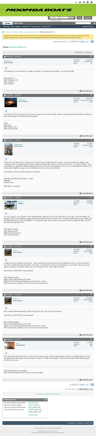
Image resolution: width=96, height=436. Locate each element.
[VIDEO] (31, 409)
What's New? (18, 23)
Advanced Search (88, 26)
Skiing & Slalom (31, 32)
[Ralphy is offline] (10, 204)
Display (88, 52)
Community (25, 26)
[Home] (39, 10)
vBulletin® (47, 431)
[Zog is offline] (9, 345)
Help (79, 18)
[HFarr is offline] (8, 252)
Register (88, 18)
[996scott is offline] (10, 102)
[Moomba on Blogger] (93, 2)
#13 (91, 140)
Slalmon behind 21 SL (18, 47)
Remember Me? (57, 20)
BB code (31, 403)
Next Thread (54, 394)
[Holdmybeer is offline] (8, 149)
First (83, 42)
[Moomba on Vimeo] (84, 2)
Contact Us (72, 423)
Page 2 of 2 (75, 41)
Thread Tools (79, 52)
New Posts (6, 26)
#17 (91, 339)
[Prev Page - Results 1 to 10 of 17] (87, 42)
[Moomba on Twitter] (80, 2)
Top (91, 389)
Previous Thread (43, 394)
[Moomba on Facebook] (76, 2)
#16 (91, 294)
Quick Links (46, 26)
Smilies (31, 405)
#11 (91, 56)
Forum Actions (35, 26)
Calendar (17, 26)
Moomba (80, 423)
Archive (86, 423)
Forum (7, 23)
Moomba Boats (17, 32)
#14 (91, 197)
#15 (91, 246)
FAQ (12, 26)
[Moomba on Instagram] (88, 2)
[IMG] (30, 407)
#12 (91, 95)
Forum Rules (33, 415)
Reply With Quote (87, 91)
